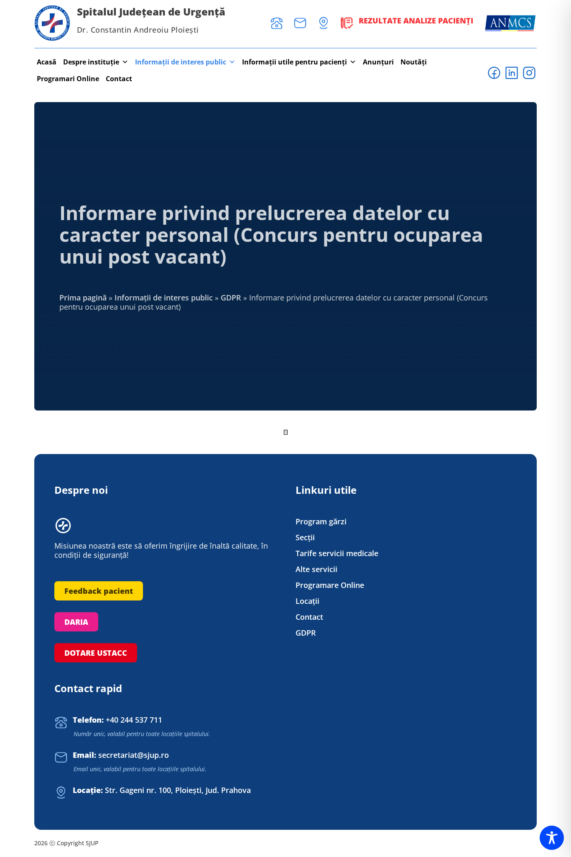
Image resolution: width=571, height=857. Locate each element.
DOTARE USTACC (95, 653)
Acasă (46, 62)
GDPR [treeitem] (306, 633)
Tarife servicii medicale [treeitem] (337, 553)
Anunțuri (378, 62)
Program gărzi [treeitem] (321, 521)
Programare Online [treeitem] (330, 585)
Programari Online (68, 78)
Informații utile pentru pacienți (294, 62)
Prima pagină (83, 298)
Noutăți (413, 62)
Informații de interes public (180, 62)
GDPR (231, 298)
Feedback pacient (98, 591)
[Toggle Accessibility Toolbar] (552, 838)
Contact (119, 78)
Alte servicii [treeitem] (316, 569)
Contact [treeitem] (309, 617)
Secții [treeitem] (305, 537)
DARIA (76, 622)
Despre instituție (91, 62)
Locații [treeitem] (307, 601)
